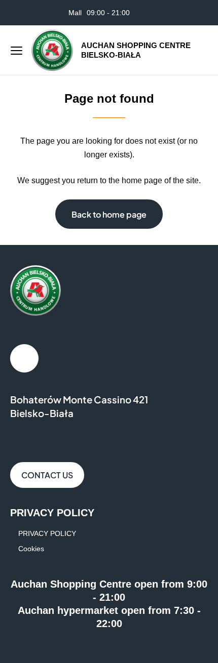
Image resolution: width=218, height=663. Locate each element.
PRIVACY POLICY (47, 533)
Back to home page (109, 214)
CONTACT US (47, 475)
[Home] (52, 50)
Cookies (31, 549)
